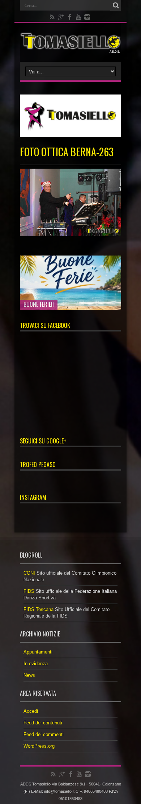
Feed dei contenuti (43, 722)
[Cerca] (115, 5)
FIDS (29, 591)
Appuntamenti (38, 652)
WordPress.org (39, 746)
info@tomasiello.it (59, 791)
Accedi (31, 711)
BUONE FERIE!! (39, 304)
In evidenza (36, 663)
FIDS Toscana (39, 609)
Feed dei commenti (44, 734)
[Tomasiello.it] (70, 42)
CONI (29, 573)
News (29, 675)
